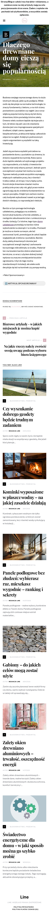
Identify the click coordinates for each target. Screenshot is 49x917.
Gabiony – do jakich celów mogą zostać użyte (21, 670)
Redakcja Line (14, 431)
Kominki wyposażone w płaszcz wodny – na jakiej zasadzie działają (24, 497)
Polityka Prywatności (24, 907)
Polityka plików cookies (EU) (25, 909)
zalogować (16, 307)
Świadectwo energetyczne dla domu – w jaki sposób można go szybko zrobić (23, 845)
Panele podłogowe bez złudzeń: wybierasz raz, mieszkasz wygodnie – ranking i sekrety (24, 584)
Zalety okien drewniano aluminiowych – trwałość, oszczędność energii (24, 753)
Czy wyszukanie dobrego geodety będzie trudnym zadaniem (18, 417)
